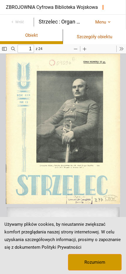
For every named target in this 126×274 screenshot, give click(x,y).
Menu (100, 22)
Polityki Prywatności (61, 247)
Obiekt (31, 35)
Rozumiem (94, 262)
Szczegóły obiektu (94, 36)
